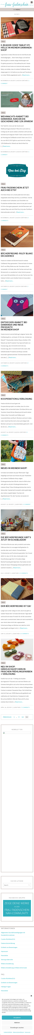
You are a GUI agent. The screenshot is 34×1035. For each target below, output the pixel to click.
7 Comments (25, 707)
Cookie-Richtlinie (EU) (8, 939)
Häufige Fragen (6, 986)
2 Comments (23, 573)
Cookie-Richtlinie (8, 1032)
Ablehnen (17, 1022)
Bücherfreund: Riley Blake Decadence (17, 254)
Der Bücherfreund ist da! (16, 606)
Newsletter (4, 955)
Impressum (27, 1032)
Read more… (26, 75)
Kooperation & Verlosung (16, 399)
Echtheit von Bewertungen (9, 947)
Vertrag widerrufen (7, 959)
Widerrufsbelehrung (7, 963)
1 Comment (27, 504)
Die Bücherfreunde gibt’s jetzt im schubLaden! (16, 538)
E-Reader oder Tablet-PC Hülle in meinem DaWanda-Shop (16, 47)
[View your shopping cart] (31, 2)
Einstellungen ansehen (17, 1027)
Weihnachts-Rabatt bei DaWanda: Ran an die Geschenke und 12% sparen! (17, 119)
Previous (7, 717)
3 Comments (24, 633)
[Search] (29, 885)
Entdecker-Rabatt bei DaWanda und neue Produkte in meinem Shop (14, 326)
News (3, 41)
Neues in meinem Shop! (14, 468)
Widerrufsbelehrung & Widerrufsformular (14, 968)
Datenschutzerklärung (18, 1032)
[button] (31, 996)
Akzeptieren (17, 1017)
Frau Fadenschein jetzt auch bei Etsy (15, 188)
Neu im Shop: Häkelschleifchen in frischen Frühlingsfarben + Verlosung (16, 670)
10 (23, 717)
